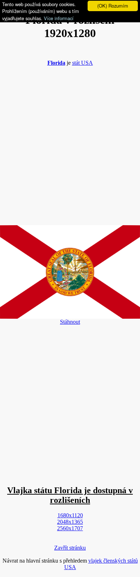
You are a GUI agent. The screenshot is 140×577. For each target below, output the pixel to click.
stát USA (82, 63)
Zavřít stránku (70, 548)
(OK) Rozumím (112, 5)
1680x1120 (70, 515)
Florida (56, 63)
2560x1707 (70, 528)
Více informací (59, 18)
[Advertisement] (70, 142)
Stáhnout (70, 322)
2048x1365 (70, 522)
